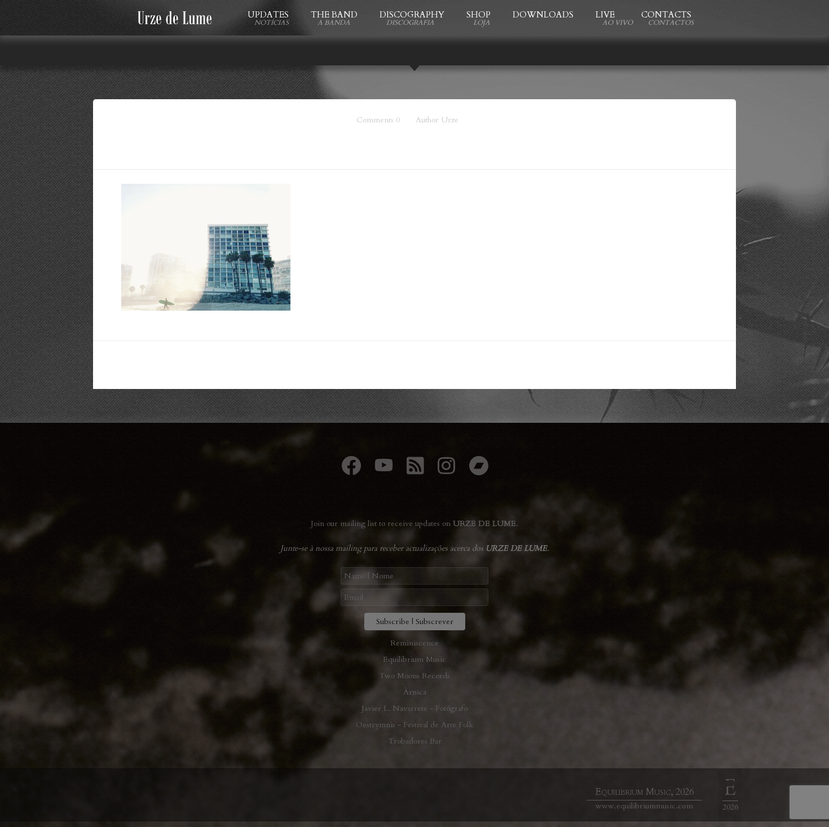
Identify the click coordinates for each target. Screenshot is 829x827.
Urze (449, 119)
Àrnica (414, 692)
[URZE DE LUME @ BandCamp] (478, 470)
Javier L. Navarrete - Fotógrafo (414, 708)
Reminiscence (414, 643)
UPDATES (268, 14)
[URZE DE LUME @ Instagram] (446, 470)
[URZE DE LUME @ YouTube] (384, 470)
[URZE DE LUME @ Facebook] (351, 470)
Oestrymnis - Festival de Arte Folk (414, 724)
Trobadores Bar (415, 741)
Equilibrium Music (414, 659)
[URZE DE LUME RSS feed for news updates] (415, 470)
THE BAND (334, 14)
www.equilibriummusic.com (644, 806)
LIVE (607, 14)
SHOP (478, 14)
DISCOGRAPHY (412, 14)
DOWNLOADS (543, 14)
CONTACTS (666, 14)
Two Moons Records (414, 675)
